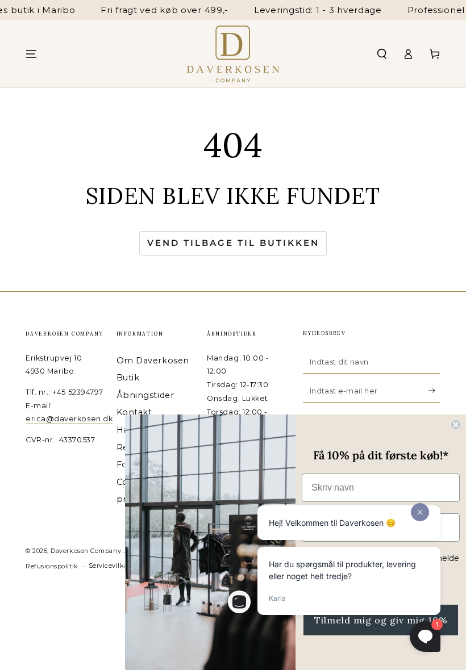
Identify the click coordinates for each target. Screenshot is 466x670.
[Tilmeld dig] (434, 390)
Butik (128, 377)
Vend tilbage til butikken (233, 242)
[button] (381, 54)
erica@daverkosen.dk (69, 418)
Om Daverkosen (152, 360)
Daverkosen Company (86, 551)
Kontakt (134, 412)
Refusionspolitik (52, 566)
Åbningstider (145, 395)
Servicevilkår (110, 566)
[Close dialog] (455, 424)
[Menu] (31, 54)
